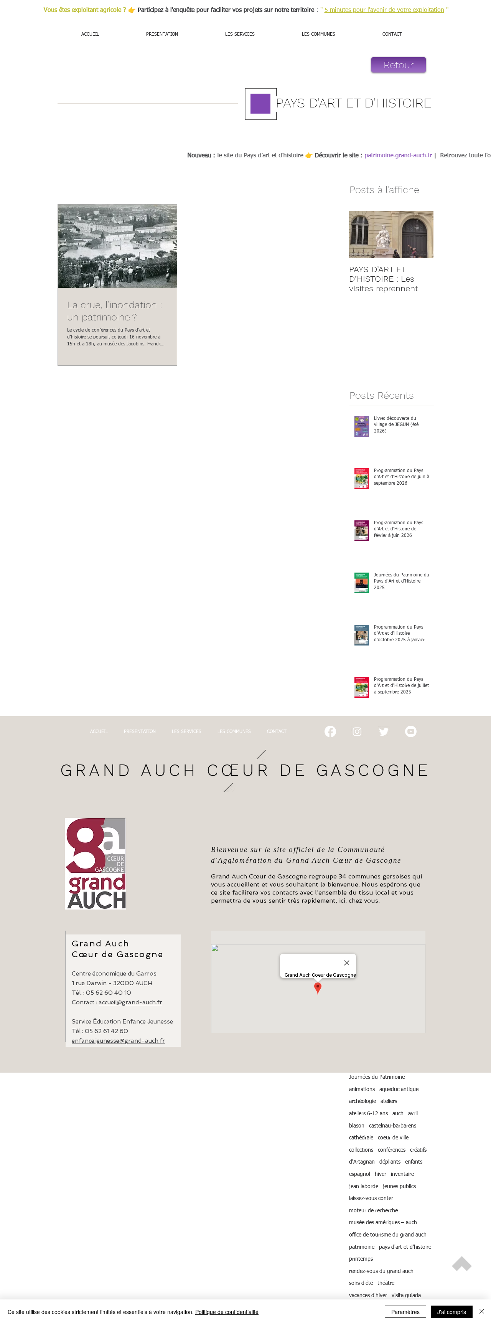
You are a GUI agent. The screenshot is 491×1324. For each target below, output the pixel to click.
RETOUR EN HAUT (461, 1289)
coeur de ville (393, 1138)
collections (361, 1150)
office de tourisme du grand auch (388, 1235)
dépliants (389, 1162)
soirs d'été (361, 1283)
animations (362, 1089)
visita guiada (406, 1295)
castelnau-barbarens (392, 1126)
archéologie (362, 1101)
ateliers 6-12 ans (368, 1113)
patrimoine (361, 1247)
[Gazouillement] (384, 731)
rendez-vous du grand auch (381, 1271)
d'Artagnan (362, 1162)
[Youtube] (411, 731)
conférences (391, 1150)
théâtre (385, 1283)
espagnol (359, 1174)
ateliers (389, 1101)
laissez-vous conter (371, 1198)
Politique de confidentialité (227, 1312)
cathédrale (361, 1138)
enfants (413, 1162)
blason (356, 1126)
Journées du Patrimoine (377, 1077)
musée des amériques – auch (383, 1222)
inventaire (402, 1174)
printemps (361, 1259)
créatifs (418, 1150)
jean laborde (363, 1186)
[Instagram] (357, 731)
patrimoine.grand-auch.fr (413, 156)
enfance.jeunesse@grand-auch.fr (118, 1040)
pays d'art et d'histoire (405, 1247)
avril (413, 1113)
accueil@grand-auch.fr (130, 1002)
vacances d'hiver (368, 1295)
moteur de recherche (373, 1210)
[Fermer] (481, 1312)
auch (398, 1113)
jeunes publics (399, 1186)
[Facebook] (330, 731)
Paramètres (405, 1312)
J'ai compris (451, 1312)
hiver (380, 1174)
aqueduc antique (399, 1089)
